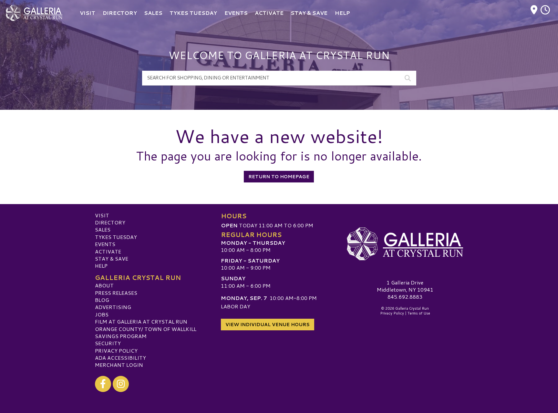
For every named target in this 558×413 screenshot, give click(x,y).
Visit (102, 215)
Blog (102, 300)
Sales (102, 229)
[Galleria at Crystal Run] (405, 244)
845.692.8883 (405, 296)
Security (108, 343)
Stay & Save (111, 258)
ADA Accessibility (120, 357)
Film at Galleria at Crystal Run (141, 321)
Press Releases (116, 292)
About (104, 285)
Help (101, 265)
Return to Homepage (278, 176)
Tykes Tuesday (116, 237)
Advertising (113, 307)
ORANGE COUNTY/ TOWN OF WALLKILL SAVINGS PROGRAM (145, 332)
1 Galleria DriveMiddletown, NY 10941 (405, 286)
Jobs (101, 314)
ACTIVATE (108, 251)
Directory (110, 222)
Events (105, 244)
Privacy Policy (116, 350)
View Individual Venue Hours (267, 324)
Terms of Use (419, 313)
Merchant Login (119, 364)
